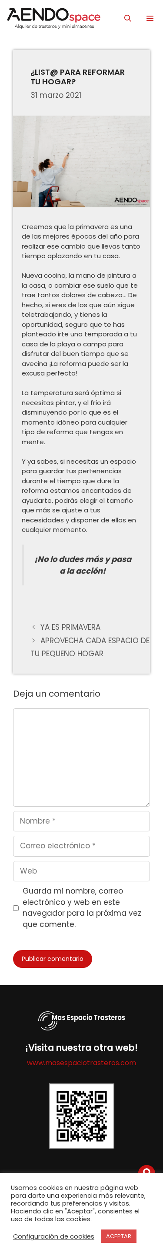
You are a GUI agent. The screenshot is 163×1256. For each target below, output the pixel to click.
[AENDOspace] (53, 18)
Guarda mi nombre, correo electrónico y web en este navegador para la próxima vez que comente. (82, 908)
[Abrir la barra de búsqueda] (128, 18)
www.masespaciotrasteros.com (81, 1063)
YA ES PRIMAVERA (70, 627)
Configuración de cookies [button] (53, 1236)
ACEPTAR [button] (118, 1236)
